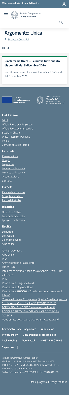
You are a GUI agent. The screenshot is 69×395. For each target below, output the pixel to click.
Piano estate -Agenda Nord (17, 287)
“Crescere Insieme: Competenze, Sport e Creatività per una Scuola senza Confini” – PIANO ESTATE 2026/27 (34, 301)
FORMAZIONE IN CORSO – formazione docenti (28, 307)
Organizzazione (10, 176)
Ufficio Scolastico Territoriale (17, 128)
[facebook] (17, 347)
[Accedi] (64, 4)
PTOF (5, 259)
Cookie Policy (9, 340)
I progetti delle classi (13, 220)
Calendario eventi (11, 240)
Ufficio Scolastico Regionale (17, 124)
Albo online (8, 244)
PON (4, 279)
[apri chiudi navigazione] (6, 15)
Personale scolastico (13, 192)
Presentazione (10, 156)
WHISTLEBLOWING (51, 340)
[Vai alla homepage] (14, 15)
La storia (7, 180)
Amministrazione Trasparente (18, 263)
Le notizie (7, 232)
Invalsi (5, 141)
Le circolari (8, 236)
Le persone (8, 164)
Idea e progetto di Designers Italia (48, 382)
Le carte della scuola (13, 172)
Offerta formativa (11, 212)
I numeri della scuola (13, 168)
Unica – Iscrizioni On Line (16, 137)
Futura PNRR (9, 267)
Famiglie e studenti (12, 196)
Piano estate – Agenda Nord (18, 283)
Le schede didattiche (13, 216)
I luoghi (6, 160)
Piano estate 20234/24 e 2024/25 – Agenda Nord (30, 319)
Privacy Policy (10, 335)
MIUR (5, 120)
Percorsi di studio (11, 200)
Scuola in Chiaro (11, 132)
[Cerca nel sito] (61, 22)
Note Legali (28, 340)
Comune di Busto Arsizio (15, 145)
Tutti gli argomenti (12, 250)
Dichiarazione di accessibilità (39, 335)
